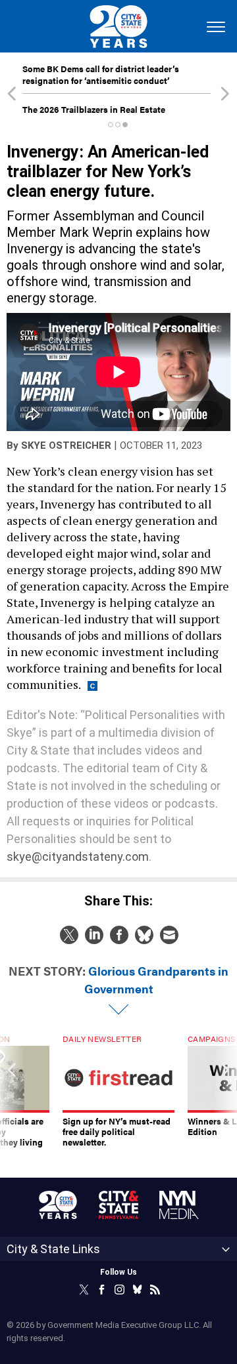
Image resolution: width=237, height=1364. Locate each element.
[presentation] (12, 1096)
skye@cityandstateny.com (78, 856)
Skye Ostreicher (66, 445)
